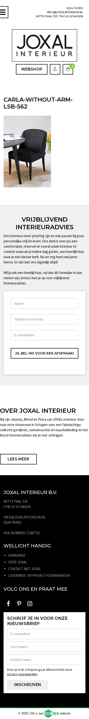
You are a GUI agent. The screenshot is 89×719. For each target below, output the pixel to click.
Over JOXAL (17, 562)
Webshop (31, 69)
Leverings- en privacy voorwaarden (39, 575)
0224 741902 (74, 8)
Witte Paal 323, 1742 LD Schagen (59, 16)
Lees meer (18, 459)
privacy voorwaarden (22, 674)
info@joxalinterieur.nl (65, 12)
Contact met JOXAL (24, 568)
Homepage (16, 555)
